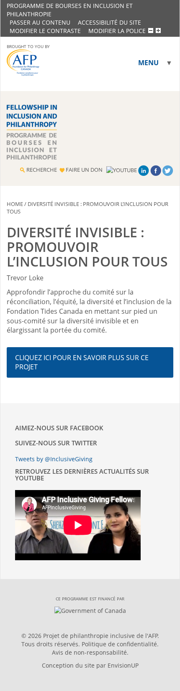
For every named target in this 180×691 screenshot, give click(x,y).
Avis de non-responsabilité (89, 652)
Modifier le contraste (45, 31)
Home (15, 204)
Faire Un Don (84, 169)
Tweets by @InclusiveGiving (54, 459)
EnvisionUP (123, 665)
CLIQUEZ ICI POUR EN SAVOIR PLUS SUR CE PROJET (82, 362)
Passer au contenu (40, 22)
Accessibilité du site (109, 22)
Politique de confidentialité (119, 644)
